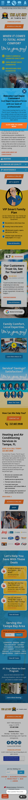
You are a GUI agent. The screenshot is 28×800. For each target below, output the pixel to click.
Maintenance (9, 170)
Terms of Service (15, 759)
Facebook (8, 742)
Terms (23, 760)
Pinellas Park (19, 647)
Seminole (5, 651)
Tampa (24, 651)
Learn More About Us (14, 357)
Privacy (21, 760)
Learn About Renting (14, 698)
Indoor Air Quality (12, 164)
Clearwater (7, 642)
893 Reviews (19, 256)
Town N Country (20, 653)
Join (21, 772)
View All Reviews (14, 302)
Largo (22, 642)
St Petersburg (15, 651)
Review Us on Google (16, 312)
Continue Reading (9, 297)
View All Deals (14, 614)
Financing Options (14, 21)
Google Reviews (16, 742)
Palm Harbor (8, 647)
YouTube (12, 742)
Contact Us (14, 418)
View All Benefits (14, 243)
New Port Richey (10, 645)
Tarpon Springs (7, 653)
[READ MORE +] (7, 496)
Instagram (19, 742)
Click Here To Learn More (14, 125)
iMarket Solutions (11, 787)
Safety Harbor (8, 649)
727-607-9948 (14, 3)
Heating (7, 159)
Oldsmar (20, 645)
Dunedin (16, 642)
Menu (2, 4)
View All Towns (14, 658)
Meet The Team (14, 402)
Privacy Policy (10, 759)
